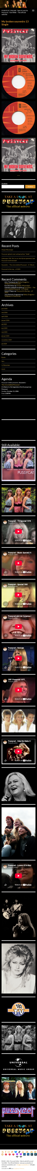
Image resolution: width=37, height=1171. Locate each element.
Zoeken (4, 184)
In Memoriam (6, 365)
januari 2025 (5, 336)
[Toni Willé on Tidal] (21, 1156)
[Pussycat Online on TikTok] (19, 1151)
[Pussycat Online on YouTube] (23, 1151)
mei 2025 (4, 332)
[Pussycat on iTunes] (6, 1153)
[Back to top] (32, 1166)
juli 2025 (4, 324)
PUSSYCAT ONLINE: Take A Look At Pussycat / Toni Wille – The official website (15, 12)
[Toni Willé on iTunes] (13, 1153)
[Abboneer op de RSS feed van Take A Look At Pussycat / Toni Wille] (3, 1151)
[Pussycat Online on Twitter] (12, 1151)
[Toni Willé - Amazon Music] (28, 1153)
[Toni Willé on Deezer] (21, 1153)
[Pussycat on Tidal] (17, 1156)
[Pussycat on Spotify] (35, 1151)
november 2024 (7, 340)
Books (4, 357)
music (3, 369)
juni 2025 (4, 328)
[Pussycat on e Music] (32, 1153)
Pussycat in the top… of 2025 (11, 269)
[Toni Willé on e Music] (35, 1153)
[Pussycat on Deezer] (17, 1153)
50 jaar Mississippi (7, 250)
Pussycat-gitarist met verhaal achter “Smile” (16, 254)
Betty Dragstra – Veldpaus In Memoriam (17, 283)
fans (3, 361)
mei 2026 (4, 312)
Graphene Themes (19, 1168)
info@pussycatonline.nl (23, 1165)
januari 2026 (5, 320)
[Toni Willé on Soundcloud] (31, 1151)
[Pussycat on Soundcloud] (26, 1151)
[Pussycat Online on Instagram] (9, 1151)
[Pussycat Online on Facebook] (5, 1151)
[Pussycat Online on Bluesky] (15, 1151)
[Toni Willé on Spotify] (2, 1153)
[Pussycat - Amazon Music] (24, 1153)
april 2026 (5, 316)
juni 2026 (4, 308)
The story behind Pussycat (11, 385)
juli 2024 (4, 344)
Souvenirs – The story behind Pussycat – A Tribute (18, 265)
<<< (18, 175)
